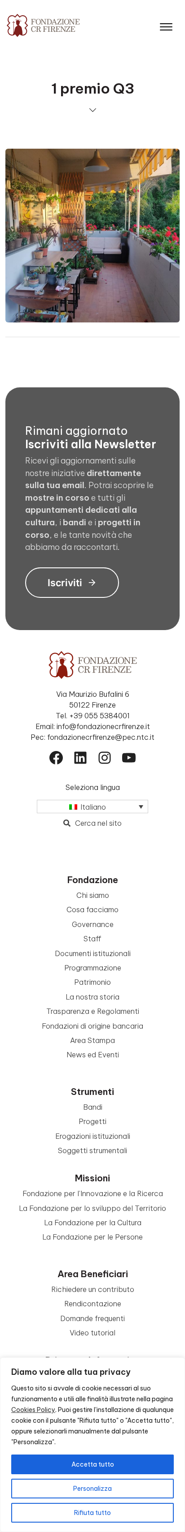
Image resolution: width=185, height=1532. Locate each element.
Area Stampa (92, 1040)
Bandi (92, 1107)
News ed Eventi (92, 1054)
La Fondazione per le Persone (92, 1236)
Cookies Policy (33, 1410)
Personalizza (92, 1489)
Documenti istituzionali (93, 953)
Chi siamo (92, 895)
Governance (93, 924)
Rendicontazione (92, 1303)
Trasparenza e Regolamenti (92, 1011)
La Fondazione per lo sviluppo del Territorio (92, 1208)
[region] (92, 1444)
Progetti (92, 1121)
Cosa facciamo (92, 909)
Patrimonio (92, 982)
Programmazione (92, 967)
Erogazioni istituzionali (92, 1136)
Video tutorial (92, 1332)
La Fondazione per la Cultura (92, 1222)
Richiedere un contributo (92, 1289)
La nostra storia (92, 996)
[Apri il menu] (166, 25)
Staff (92, 938)
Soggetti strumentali (92, 1150)
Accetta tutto (92, 1464)
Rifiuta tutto (92, 1513)
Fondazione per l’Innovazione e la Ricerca (92, 1193)
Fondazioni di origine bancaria (92, 1025)
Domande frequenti (92, 1318)
